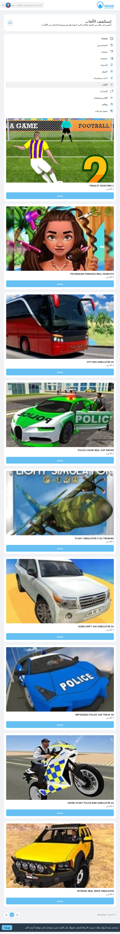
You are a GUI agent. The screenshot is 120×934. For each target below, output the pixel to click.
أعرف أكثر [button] (29, 927)
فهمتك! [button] (7, 927)
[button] (29, 5)
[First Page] (17, 914)
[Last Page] (6, 914)
